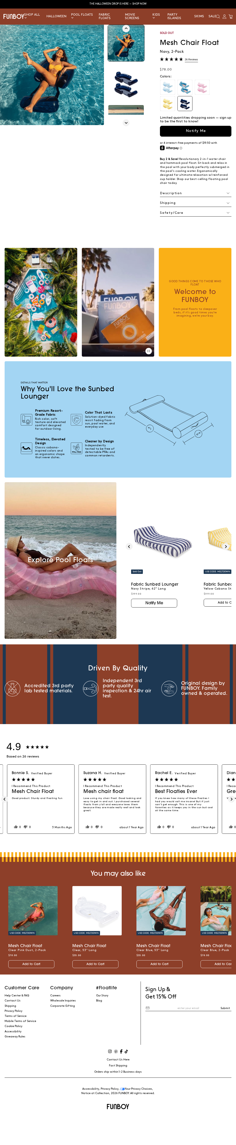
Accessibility (13, 1031)
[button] (218, 16)
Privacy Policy (13, 1011)
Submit (225, 1008)
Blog (99, 1000)
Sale (212, 16)
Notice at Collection (95, 1093)
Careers (55, 995)
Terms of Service (16, 1016)
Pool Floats (82, 14)
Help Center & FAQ (17, 995)
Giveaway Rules (15, 1036)
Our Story (102, 995)
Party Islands (174, 16)
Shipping (10, 1006)
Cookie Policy (13, 1026)
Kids (156, 14)
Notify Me (196, 131)
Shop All (32, 14)
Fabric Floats (105, 16)
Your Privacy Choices (138, 1089)
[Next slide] (126, 122)
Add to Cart (31, 964)
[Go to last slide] (126, 28)
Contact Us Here (118, 1059)
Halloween (56, 16)
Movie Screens (132, 16)
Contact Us (13, 1000)
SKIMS (199, 16)
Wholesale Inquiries (63, 1000)
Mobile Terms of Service (20, 1021)
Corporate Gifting (62, 1006)
